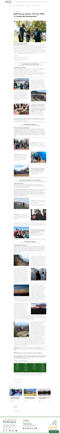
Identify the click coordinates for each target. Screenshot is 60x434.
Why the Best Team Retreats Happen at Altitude (44, 398)
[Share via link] (20, 379)
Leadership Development (34, 5)
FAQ (56, 425)
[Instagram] (3, 430)
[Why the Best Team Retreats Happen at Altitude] (44, 392)
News (14, 5)
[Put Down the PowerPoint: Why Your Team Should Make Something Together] (15, 392)
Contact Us (55, 421)
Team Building (28, 5)
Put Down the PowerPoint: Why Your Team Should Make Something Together (15, 398)
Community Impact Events (20, 5)
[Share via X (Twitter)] (16, 379)
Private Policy (54, 423)
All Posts (10, 5)
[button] (16, 2)
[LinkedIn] (13, 430)
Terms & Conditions (53, 424)
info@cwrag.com (27, 421)
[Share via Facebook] (14, 379)
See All (50, 387)
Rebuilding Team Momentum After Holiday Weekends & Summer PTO (30, 398)
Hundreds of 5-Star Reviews (52, 429)
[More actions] (45, 11)
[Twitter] (10, 430)
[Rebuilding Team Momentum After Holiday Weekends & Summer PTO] (30, 392)
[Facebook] (7, 430)
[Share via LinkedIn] (18, 379)
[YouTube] (16, 430)
